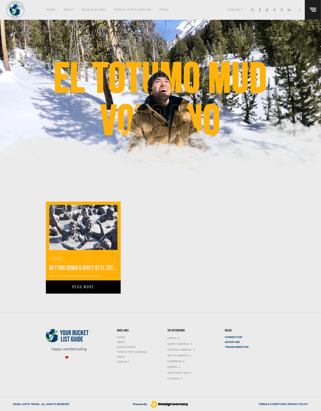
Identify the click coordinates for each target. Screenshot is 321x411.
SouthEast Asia (178, 373)
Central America (179, 349)
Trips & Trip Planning (132, 9)
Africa (171, 338)
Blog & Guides (94, 9)
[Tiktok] (267, 10)
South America (178, 355)
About (68, 9)
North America (178, 344)
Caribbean (174, 361)
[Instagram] (252, 10)
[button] (300, 9)
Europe (172, 367)
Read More (83, 287)
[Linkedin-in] (289, 10)
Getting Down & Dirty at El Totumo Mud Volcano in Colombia (112, 268)
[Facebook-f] (259, 10)
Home (50, 9)
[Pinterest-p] (282, 10)
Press (164, 9)
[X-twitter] (274, 10)
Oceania (173, 378)
